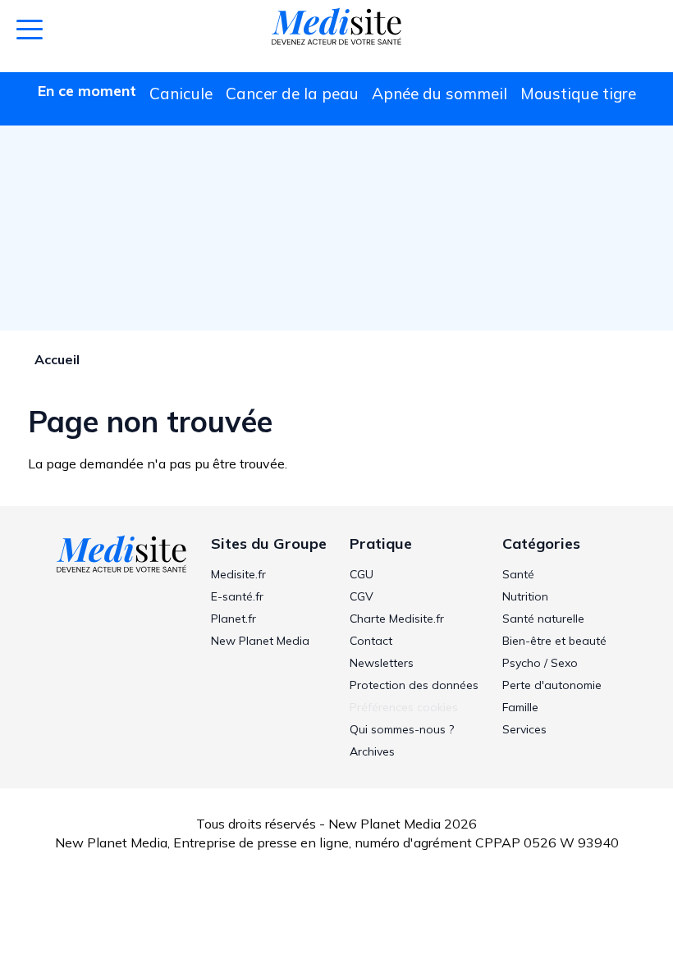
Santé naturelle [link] (543, 618)
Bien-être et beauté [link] (554, 640)
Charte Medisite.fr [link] (397, 618)
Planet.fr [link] (233, 618)
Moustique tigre (578, 93)
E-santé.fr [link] (237, 596)
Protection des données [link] (414, 685)
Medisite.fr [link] (238, 574)
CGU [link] (361, 574)
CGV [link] (361, 596)
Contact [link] (371, 640)
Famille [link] (520, 707)
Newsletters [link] (382, 662)
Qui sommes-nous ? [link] (402, 729)
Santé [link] (518, 574)
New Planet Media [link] (260, 640)
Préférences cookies (404, 707)
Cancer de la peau (292, 93)
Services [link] (524, 729)
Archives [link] (372, 751)
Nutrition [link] (525, 596)
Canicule (181, 93)
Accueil (57, 359)
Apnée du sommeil (439, 93)
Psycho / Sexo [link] (540, 662)
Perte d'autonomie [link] (552, 685)
